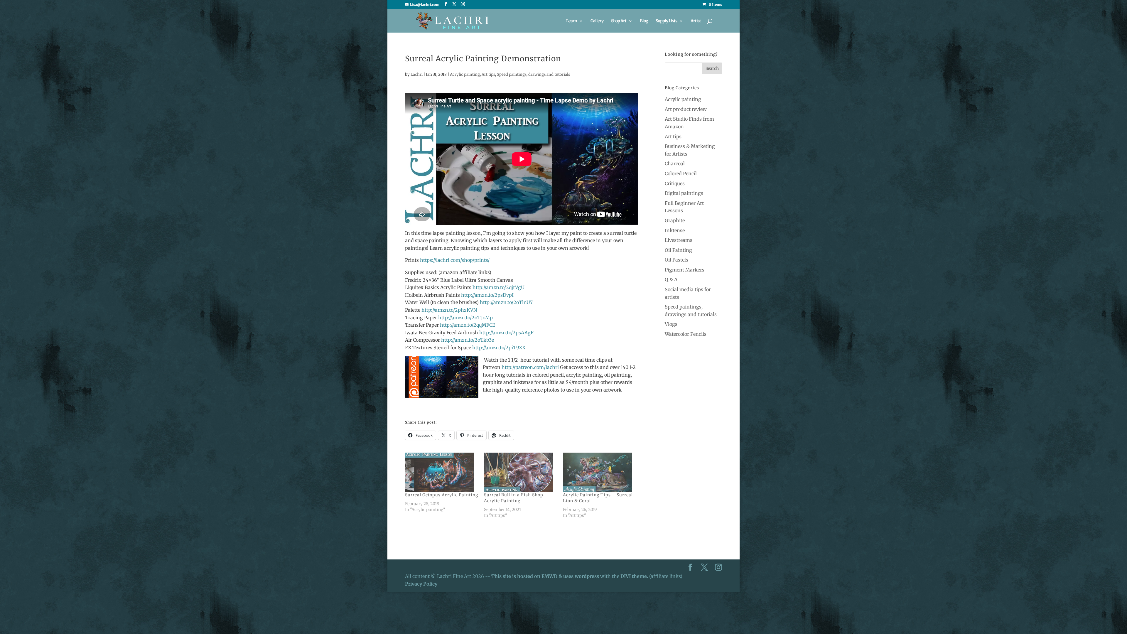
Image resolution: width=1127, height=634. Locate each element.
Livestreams (678, 240)
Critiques (675, 183)
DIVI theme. (634, 576)
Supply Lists (666, 21)
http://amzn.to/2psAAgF (506, 332)
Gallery (597, 21)
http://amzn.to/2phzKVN (449, 310)
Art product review (686, 109)
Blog (644, 21)
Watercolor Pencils (685, 334)
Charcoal (675, 163)
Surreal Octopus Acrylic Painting (441, 495)
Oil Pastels (676, 260)
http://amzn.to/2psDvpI (487, 295)
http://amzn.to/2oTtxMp (465, 318)
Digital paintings (684, 193)
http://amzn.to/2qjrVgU (498, 287)
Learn (571, 21)
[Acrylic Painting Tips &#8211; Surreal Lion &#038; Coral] (599, 472)
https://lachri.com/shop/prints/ (455, 260)
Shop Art (618, 21)
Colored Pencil (681, 173)
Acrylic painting (465, 74)
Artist (696, 21)
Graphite (675, 220)
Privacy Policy (421, 584)
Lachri (417, 74)
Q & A (671, 279)
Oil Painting (678, 250)
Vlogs (671, 324)
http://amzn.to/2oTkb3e (467, 340)
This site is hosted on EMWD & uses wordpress (545, 576)
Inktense (675, 230)
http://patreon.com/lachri (530, 367)
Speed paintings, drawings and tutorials (533, 74)
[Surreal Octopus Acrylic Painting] (441, 472)
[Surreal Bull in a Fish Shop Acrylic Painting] (520, 472)
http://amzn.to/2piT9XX (498, 347)
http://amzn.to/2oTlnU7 (506, 302)
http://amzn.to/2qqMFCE (467, 325)
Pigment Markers (684, 270)
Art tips (488, 74)
